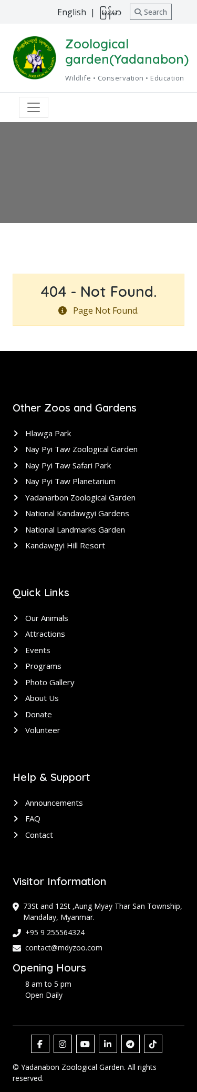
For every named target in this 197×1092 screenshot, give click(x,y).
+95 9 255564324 (55, 932)
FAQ (31, 818)
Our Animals (45, 618)
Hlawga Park (47, 433)
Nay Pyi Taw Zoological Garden (80, 449)
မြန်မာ (110, 12)
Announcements (53, 802)
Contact (38, 834)
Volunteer (41, 730)
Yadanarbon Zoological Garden (79, 497)
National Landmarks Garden (74, 529)
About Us (41, 698)
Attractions (44, 633)
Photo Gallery (49, 682)
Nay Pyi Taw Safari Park (67, 465)
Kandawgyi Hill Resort (64, 545)
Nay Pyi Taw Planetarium (69, 481)
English (71, 12)
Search (154, 12)
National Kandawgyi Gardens (76, 513)
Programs (42, 665)
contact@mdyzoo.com (63, 948)
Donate (37, 714)
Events (36, 650)
